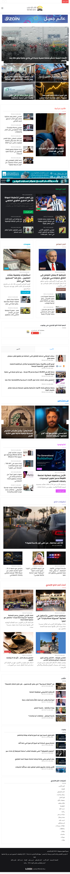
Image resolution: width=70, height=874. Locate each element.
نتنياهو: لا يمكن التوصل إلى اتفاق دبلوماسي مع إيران (53, 276)
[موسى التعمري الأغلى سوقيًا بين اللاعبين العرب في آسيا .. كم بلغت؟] (62, 230)
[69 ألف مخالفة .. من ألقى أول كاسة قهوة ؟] (34, 528)
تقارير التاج (13, 860)
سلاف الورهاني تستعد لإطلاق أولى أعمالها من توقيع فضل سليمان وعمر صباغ (30, 357)
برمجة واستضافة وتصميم (39, 868)
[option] (35, 63)
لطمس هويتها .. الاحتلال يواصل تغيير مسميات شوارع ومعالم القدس (53, 658)
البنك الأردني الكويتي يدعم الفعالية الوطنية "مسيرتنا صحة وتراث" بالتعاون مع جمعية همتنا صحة (18, 617)
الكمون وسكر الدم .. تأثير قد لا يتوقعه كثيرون (19, 658)
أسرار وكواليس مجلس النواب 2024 (36, 863)
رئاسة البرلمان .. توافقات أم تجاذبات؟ (41, 715)
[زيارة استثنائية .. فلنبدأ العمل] (61, 710)
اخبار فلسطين (61, 791)
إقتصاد (63, 789)
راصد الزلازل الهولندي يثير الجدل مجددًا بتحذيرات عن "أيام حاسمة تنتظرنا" (13, 162)
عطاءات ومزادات (60, 826)
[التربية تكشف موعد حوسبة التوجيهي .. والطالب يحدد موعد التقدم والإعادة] (28, 487)
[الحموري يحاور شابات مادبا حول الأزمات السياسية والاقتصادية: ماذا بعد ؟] (61, 382)
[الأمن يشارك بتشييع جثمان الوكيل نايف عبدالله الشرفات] (61, 769)
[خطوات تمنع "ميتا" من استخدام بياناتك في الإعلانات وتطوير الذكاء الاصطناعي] (28, 474)
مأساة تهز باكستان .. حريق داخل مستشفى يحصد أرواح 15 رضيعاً (47, 311)
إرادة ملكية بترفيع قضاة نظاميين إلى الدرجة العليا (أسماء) (14, 151)
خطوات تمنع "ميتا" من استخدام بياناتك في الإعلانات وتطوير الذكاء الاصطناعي (14, 477)
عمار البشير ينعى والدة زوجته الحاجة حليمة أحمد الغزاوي (34, 759)
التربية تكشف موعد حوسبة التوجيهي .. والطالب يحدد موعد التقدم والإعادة (13, 489)
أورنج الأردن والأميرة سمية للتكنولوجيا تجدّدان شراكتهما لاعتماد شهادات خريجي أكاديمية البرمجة (32, 365)
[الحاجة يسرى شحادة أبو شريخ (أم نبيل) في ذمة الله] (61, 745)
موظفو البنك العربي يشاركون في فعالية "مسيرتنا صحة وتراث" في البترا (51, 618)
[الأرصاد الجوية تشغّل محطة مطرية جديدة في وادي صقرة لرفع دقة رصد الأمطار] (35, 45)
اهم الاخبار (62, 797)
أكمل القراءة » (28, 212)
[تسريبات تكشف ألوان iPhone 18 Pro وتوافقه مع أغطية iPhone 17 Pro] (28, 452)
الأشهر (18, 349)
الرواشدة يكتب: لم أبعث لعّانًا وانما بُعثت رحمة (38, 700)
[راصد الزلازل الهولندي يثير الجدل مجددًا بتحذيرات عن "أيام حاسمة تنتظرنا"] (28, 160)
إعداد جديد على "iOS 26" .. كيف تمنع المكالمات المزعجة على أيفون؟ (13, 465)
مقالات (63, 831)
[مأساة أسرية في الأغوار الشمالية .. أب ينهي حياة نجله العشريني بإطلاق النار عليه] (56, 558)
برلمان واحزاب (61, 794)
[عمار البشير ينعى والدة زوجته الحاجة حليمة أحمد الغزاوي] (61, 761)
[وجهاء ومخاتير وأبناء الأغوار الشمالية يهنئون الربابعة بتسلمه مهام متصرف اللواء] (61, 390)
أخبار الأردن (62, 786)
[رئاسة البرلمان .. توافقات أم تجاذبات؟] (61, 718)
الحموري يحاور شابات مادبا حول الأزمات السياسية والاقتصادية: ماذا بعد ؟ (29, 381)
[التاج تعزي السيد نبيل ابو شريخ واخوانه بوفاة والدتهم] (61, 737)
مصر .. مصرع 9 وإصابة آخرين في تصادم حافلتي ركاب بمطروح (12, 312)
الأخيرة (52, 349)
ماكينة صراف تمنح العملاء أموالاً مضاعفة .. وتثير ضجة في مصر (11, 301)
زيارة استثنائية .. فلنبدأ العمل (44, 707)
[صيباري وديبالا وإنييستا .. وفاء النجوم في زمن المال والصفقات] (28, 127)
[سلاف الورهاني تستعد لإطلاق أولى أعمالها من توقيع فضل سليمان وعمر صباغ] (61, 358)
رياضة (63, 811)
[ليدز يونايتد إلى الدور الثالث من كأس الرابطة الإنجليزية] (28, 219)
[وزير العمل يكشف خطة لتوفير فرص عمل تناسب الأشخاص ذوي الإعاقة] (18, 73)
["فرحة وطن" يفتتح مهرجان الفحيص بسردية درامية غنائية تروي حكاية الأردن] (18, 422)
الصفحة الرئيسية (54, 860)
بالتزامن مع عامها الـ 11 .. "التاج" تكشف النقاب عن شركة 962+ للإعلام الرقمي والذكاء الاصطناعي (13, 571)
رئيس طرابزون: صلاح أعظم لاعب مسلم (13, 230)
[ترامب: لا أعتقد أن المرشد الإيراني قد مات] (51, 134)
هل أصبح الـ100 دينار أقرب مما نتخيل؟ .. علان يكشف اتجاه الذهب (53, 97)
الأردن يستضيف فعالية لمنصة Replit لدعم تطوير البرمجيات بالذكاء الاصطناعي (52, 478)
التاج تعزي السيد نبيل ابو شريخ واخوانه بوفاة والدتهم (35, 735)
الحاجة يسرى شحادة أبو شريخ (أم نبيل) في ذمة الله (36, 743)
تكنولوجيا (62, 806)
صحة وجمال (61, 817)
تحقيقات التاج (61, 800)
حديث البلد (62, 808)
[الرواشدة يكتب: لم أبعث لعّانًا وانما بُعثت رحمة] (61, 702)
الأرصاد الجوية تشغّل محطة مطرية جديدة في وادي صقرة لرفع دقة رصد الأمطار (38, 59)
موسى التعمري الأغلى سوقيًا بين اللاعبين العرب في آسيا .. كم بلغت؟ (46, 232)
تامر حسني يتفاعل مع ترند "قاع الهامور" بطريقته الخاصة (54, 435)
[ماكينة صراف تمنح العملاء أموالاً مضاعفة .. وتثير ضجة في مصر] (25, 299)
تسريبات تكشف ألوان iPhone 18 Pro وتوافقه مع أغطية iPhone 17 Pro (13, 454)
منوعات (63, 837)
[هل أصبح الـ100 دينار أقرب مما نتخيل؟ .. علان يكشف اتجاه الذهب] (52, 91)
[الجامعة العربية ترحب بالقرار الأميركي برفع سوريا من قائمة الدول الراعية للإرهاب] (61, 296)
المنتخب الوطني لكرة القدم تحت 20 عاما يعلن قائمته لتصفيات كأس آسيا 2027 (13, 140)
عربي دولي (62, 820)
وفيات (63, 840)
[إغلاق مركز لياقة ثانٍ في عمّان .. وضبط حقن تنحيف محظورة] (18, 91)
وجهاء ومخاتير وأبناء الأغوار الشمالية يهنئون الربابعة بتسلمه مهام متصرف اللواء (31, 388)
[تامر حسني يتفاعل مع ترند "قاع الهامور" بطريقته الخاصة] (52, 422)
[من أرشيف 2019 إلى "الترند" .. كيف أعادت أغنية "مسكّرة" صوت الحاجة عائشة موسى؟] (38, 558)
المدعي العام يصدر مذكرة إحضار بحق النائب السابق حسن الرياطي (13, 118)
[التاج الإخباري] (35, 8)
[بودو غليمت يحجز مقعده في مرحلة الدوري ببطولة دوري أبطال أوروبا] (61, 219)
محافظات (62, 828)
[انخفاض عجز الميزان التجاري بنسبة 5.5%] (52, 73)
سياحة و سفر (61, 814)
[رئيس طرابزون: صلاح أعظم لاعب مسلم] (28, 230)
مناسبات (62, 834)
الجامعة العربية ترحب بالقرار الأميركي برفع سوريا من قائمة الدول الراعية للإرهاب (47, 299)
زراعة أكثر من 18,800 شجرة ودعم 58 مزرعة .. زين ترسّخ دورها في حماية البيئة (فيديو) (29, 373)
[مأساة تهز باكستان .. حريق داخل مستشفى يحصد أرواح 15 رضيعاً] (61, 309)
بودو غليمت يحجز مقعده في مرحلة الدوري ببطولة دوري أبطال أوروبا (46, 221)
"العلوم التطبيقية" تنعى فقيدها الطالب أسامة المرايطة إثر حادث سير (30, 751)
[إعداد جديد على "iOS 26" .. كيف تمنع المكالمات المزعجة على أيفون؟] (28, 463)
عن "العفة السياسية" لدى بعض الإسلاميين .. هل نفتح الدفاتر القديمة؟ (29, 684)
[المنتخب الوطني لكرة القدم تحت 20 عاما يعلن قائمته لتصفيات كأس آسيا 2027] (28, 138)
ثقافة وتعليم (61, 803)
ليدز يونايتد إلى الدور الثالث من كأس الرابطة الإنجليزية (13, 220)
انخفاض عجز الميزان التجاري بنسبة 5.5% (53, 78)
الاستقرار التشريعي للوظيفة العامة (41, 692)
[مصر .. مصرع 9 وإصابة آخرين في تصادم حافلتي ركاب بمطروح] (25, 310)
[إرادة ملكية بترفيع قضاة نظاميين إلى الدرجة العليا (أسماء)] (28, 149)
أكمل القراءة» (60, 289)
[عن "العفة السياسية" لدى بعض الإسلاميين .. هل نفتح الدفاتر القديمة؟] (61, 686)
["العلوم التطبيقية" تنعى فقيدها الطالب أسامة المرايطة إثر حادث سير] (61, 753)
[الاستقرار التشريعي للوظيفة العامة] (61, 694)
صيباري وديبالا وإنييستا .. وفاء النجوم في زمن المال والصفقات (13, 129)
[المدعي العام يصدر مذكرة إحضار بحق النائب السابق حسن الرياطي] (28, 116)
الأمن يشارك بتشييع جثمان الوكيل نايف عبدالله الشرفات (34, 767)
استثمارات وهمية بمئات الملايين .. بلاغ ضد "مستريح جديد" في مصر (18, 278)
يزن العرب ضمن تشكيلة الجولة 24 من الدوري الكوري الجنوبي (18, 199)
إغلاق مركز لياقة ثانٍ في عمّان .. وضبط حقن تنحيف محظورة (20, 97)
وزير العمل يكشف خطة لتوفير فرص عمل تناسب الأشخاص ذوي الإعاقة (18, 78)
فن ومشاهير (61, 823)
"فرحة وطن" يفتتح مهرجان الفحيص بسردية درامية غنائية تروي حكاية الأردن (18, 433)
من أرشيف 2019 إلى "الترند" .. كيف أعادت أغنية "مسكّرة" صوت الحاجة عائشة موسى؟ (35, 571)
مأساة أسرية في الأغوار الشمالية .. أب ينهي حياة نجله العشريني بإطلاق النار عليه (41, 1)
